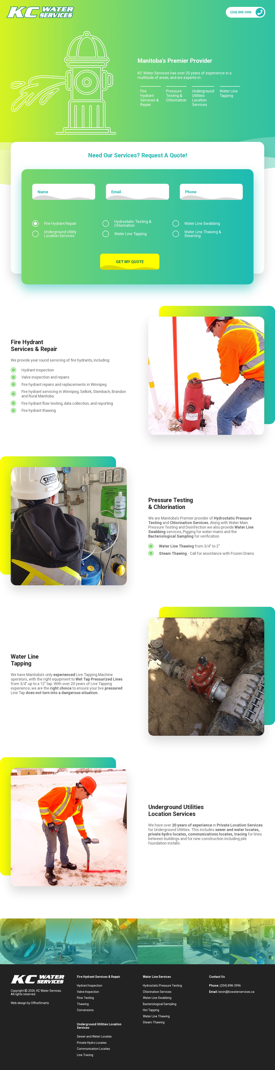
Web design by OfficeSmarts (30, 1003)
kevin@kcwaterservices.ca (236, 991)
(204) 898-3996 (240, 12)
